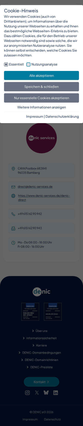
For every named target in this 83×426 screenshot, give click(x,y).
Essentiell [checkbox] (16, 64)
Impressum (34, 116)
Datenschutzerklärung (62, 116)
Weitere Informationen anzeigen (41, 107)
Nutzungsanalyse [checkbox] (44, 64)
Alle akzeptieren (41, 75)
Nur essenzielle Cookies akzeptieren (41, 98)
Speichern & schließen (41, 86)
